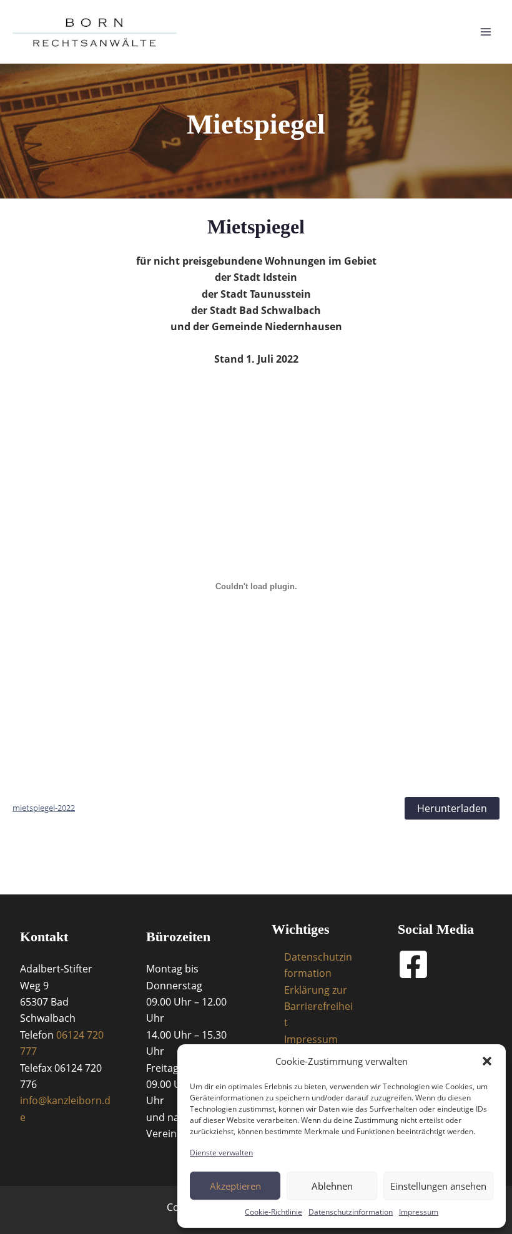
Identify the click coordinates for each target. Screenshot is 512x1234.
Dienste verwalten (221, 1152)
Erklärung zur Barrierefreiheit (318, 1006)
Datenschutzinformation (350, 1212)
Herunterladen (452, 808)
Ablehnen (332, 1186)
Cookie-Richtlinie (273, 1212)
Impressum (418, 1212)
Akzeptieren (235, 1186)
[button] (487, 1061)
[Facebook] (413, 964)
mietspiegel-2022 (43, 807)
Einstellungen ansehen (438, 1186)
